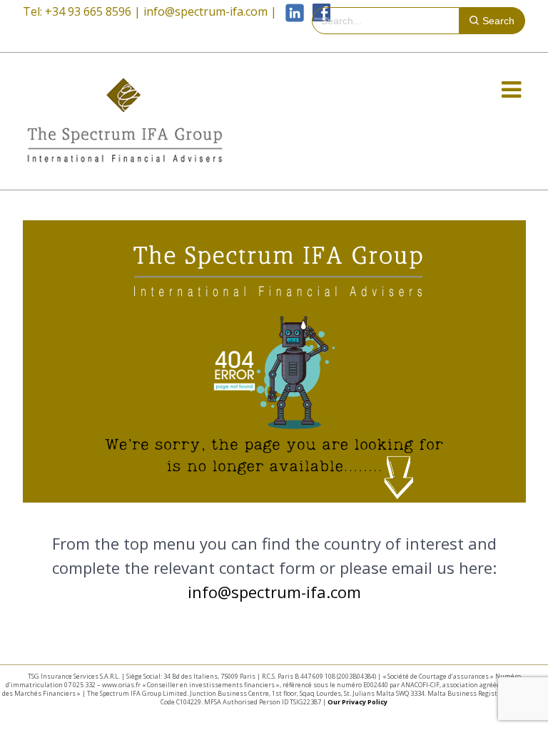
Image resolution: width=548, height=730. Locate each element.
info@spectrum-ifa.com (205, 11)
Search (498, 20)
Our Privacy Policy (357, 701)
